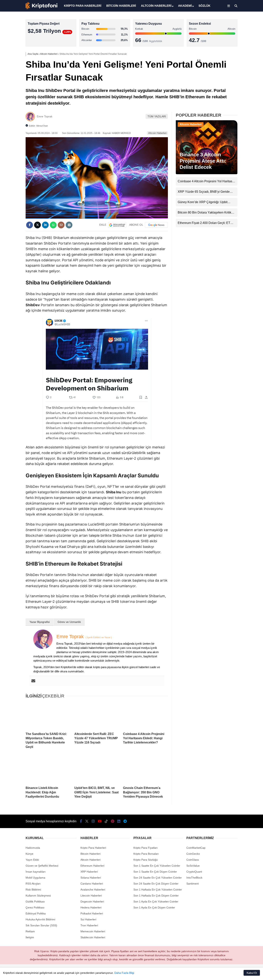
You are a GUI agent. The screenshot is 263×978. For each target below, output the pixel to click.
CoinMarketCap (195, 847)
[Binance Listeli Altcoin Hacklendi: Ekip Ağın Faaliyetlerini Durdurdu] (48, 769)
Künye (29, 853)
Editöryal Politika (36, 913)
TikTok (240, 154)
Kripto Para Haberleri (232, 39)
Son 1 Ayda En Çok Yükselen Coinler (155, 901)
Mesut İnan (42, 125)
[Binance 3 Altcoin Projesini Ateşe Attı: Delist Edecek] (206, 173)
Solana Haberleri (229, 70)
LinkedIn (240, 176)
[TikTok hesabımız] (106, 821)
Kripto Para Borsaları (146, 853)
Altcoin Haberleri (229, 55)
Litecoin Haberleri (91, 895)
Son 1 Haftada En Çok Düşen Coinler (156, 895)
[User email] (33, 681)
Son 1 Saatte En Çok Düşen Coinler (155, 871)
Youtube (241, 144)
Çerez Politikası (35, 907)
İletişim (30, 937)
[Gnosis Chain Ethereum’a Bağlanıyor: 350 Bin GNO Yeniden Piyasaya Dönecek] (145, 769)
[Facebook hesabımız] (81, 821)
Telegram (240, 187)
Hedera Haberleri (90, 907)
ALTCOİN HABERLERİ (156, 5)
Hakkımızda (33, 847)
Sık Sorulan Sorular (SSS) (41, 925)
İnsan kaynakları (36, 871)
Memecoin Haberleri (231, 85)
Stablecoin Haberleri (231, 93)
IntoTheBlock (194, 877)
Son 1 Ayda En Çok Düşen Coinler (154, 907)
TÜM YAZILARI (156, 116)
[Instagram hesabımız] (93, 821)
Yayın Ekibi (32, 859)
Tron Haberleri (89, 925)
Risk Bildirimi (33, 889)
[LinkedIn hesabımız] (118, 821)
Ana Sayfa (229, 21)
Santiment (192, 883)
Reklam (30, 931)
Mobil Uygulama (35, 877)
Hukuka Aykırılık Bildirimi (40, 919)
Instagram (240, 133)
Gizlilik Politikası (35, 901)
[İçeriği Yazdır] (69, 225)
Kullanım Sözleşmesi (38, 895)
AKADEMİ (185, 5)
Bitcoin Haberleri (229, 47)
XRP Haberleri (228, 78)
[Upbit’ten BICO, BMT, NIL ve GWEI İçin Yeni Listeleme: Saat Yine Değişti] (96, 769)
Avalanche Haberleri (92, 889)
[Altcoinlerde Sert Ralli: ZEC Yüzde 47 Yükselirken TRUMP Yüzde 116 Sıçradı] (96, 715)
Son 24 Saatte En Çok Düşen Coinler (155, 883)
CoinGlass (192, 859)
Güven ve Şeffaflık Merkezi (42, 865)
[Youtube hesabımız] (100, 821)
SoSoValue (193, 865)
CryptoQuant (194, 871)
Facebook (240, 111)
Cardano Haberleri (91, 883)
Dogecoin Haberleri (92, 901)
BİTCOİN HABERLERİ (121, 5)
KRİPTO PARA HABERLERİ (82, 5)
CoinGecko (193, 853)
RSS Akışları (33, 883)
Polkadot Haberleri (91, 913)
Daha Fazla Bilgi (124, 972)
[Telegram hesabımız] (125, 821)
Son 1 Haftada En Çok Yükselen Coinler (157, 889)
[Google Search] (117, 225)
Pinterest (240, 165)
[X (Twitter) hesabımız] (238, 122)
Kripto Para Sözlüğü (145, 859)
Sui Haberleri (88, 919)
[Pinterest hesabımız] (112, 821)
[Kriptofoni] (41, 8)
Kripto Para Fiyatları (145, 847)
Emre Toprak (44, 116)
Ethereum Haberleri (231, 62)
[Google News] (156, 225)
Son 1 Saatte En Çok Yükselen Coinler (156, 865)
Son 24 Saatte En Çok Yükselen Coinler (157, 877)
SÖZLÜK (204, 5)
